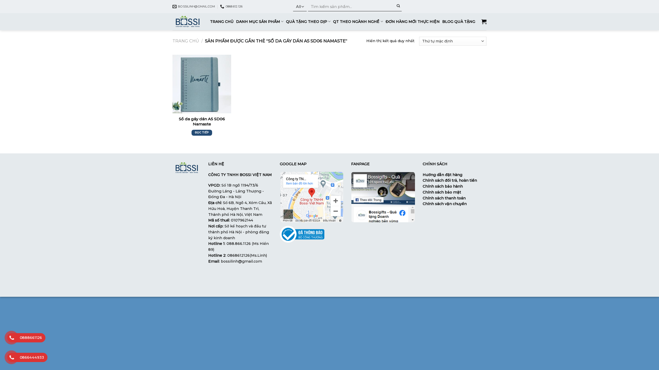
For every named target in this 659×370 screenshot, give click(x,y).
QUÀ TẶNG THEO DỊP (306, 21)
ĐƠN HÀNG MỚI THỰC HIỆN (413, 21)
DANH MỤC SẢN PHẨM (258, 21)
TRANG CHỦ (221, 21)
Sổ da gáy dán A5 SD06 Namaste (202, 121)
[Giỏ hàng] (484, 21)
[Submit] (398, 6)
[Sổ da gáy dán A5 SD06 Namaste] (201, 84)
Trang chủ (185, 40)
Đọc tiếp (202, 132)
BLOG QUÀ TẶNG (458, 21)
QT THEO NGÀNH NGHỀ (356, 21)
